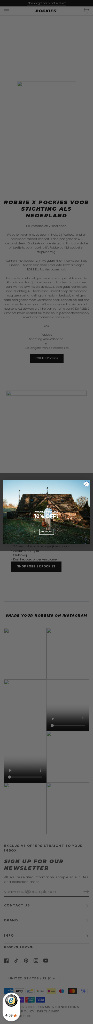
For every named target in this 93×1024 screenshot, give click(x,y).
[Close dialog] (86, 483)
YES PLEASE (46, 532)
